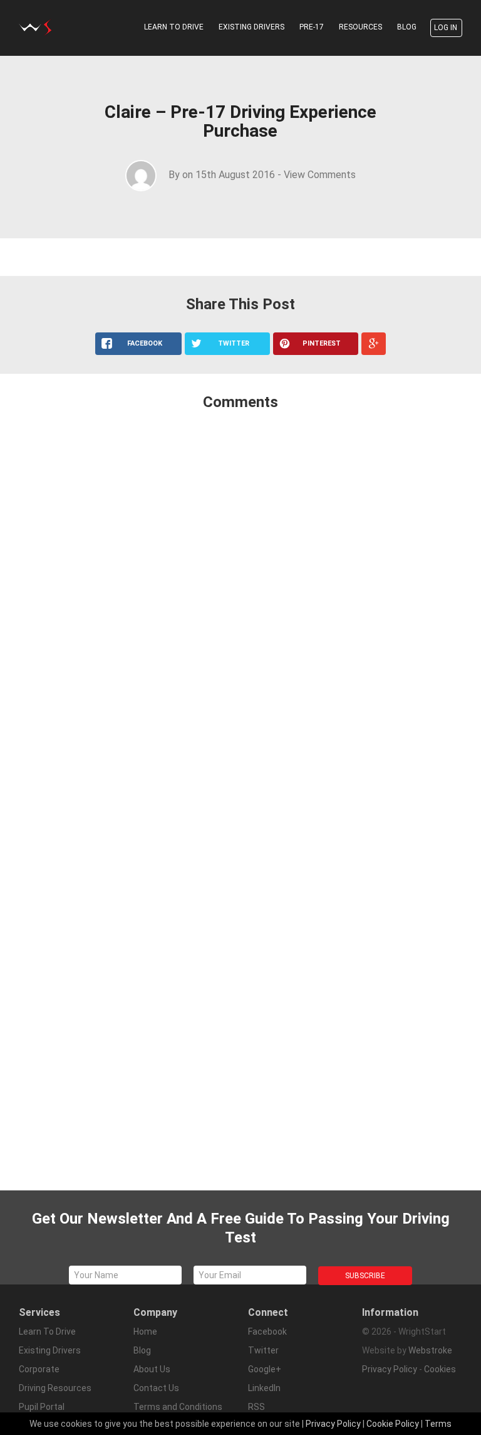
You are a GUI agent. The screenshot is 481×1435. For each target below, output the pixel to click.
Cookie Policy (392, 1424)
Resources (360, 27)
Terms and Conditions (177, 1407)
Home (145, 1331)
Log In (445, 27)
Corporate (39, 1369)
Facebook (267, 1331)
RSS (256, 1407)
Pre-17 (311, 27)
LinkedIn (264, 1388)
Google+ (264, 1369)
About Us (151, 1369)
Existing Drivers (251, 27)
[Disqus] (240, 587)
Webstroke (430, 1350)
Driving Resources (55, 1388)
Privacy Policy (389, 1369)
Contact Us (156, 1388)
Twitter (263, 1350)
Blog (406, 27)
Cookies (440, 1369)
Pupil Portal (42, 1407)
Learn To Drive (174, 27)
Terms (438, 1424)
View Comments (320, 175)
